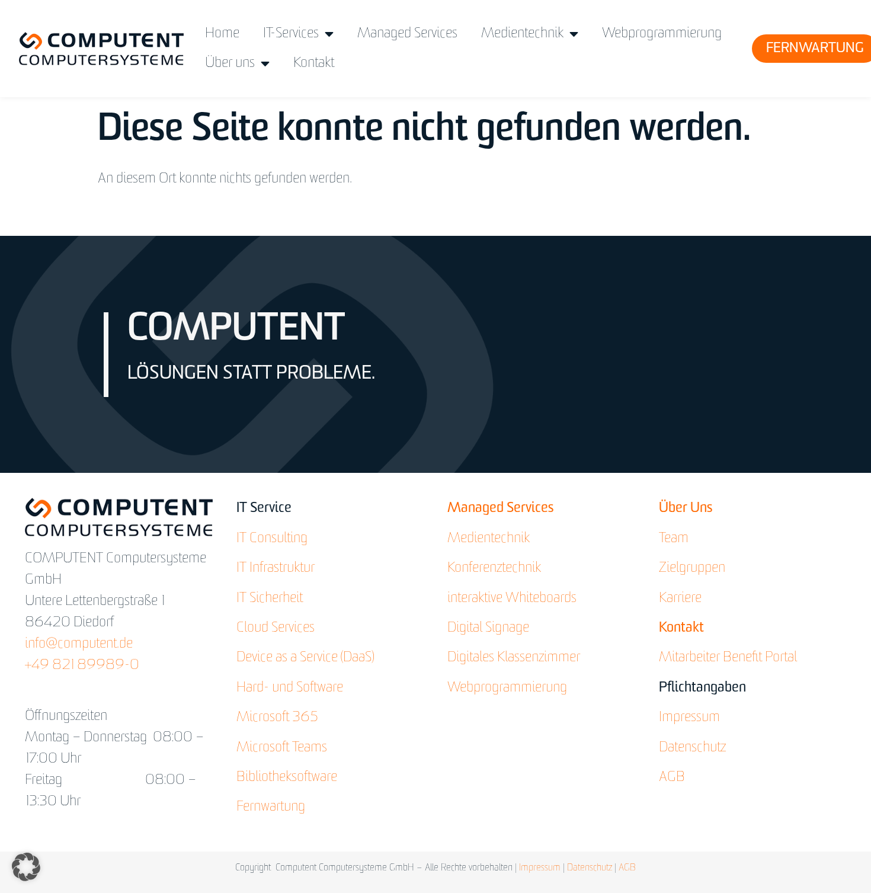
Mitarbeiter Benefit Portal (728, 658)
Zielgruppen (692, 568)
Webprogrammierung (662, 34)
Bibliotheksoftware (286, 777)
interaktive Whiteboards (512, 598)
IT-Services (291, 34)
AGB (672, 777)
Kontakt (313, 63)
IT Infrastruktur (275, 568)
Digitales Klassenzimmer (513, 658)
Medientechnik (522, 34)
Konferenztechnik (494, 568)
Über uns (230, 63)
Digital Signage (488, 628)
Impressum (689, 717)
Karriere (680, 598)
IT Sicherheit (269, 598)
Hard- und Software (289, 688)
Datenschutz (692, 748)
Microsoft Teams (281, 748)
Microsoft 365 (277, 717)
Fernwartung (270, 807)
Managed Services (407, 34)
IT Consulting (272, 539)
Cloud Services (275, 628)
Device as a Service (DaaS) (305, 658)
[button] (26, 867)
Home (222, 34)
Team (674, 539)
